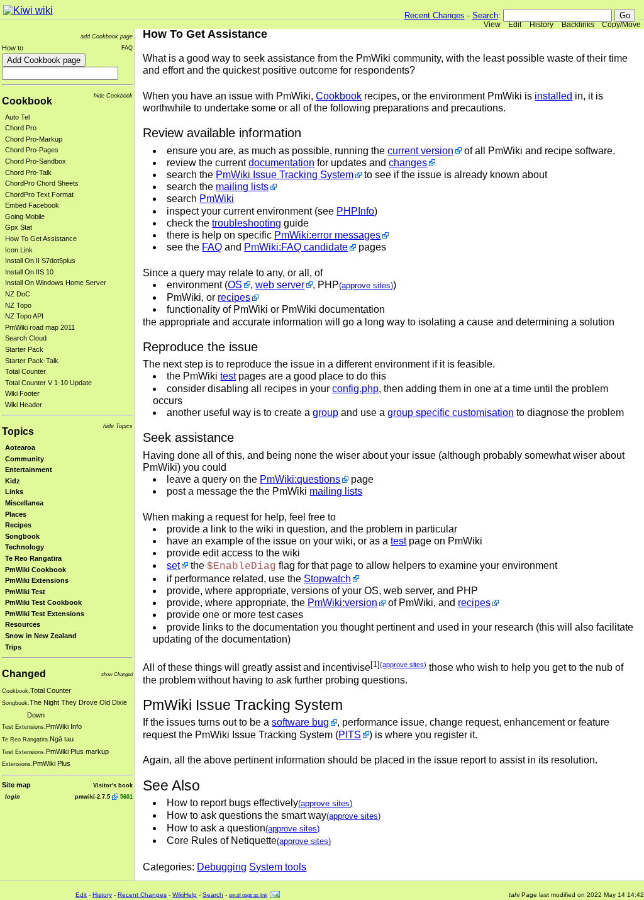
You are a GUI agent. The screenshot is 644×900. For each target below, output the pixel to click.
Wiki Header (23, 404)
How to (12, 48)
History (541, 24)
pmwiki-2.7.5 (92, 796)
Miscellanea (24, 503)
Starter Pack (24, 349)
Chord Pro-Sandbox (35, 161)
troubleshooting (246, 223)
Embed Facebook (32, 205)
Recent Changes (434, 15)
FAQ (127, 47)
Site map (16, 785)
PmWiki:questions (300, 479)
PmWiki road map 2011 (40, 327)
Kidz (12, 481)
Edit (514, 24)
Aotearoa (20, 447)
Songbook (22, 536)
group (325, 412)
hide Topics (118, 425)
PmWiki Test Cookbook (43, 602)
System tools (277, 867)
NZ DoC (17, 294)
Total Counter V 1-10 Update (48, 382)
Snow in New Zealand (41, 635)
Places (15, 514)
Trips (13, 647)
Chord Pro (20, 128)
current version (420, 150)
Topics (18, 431)
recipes (234, 297)
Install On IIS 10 (29, 272)
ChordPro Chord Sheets (42, 183)
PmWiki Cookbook (35, 569)
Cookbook (27, 101)
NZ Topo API (24, 316)
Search (485, 15)
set (173, 565)
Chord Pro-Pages (31, 150)
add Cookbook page (106, 36)
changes (408, 162)
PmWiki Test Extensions (44, 613)
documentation (281, 162)
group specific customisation (450, 412)
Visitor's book (113, 785)
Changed (24, 673)
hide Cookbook (113, 95)
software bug (300, 722)
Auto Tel (17, 117)
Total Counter (25, 371)
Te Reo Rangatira (33, 558)
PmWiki (216, 198)
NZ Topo (18, 305)
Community (24, 459)
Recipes (18, 525)
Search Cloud (26, 338)
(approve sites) (366, 285)
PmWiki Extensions (37, 580)
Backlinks (578, 24)
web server (279, 284)
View (492, 24)
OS (235, 284)
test (228, 376)
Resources (22, 624)
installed (553, 96)
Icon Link (19, 250)
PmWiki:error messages (327, 235)
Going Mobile (25, 216)
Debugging (222, 867)
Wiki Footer (22, 393)
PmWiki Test (25, 591)
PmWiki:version (342, 602)
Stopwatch (327, 578)
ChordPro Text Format (39, 194)
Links (14, 491)
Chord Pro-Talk (28, 172)
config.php (355, 388)
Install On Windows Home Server (55, 282)
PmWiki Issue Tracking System (284, 174)
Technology (24, 547)
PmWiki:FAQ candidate (296, 247)
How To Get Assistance (41, 238)
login (12, 796)
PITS (349, 734)
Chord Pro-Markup (33, 139)
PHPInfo (355, 211)
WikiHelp (184, 894)
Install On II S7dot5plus (40, 260)
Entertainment (28, 469)
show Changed (117, 674)
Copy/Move (621, 24)
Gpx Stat (18, 227)
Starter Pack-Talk (31, 360)
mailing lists (242, 186)
